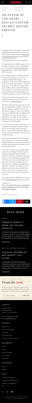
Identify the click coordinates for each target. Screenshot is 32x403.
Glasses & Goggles (7, 352)
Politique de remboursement (10, 380)
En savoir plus (6, 242)
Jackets (4, 349)
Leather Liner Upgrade (8, 329)
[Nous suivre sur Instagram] (7, 392)
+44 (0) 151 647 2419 (12, 316)
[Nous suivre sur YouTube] (12, 392)
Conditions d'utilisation (8, 378)
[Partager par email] (26, 202)
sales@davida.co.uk (11, 180)
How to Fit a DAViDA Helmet (10, 338)
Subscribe (26, 295)
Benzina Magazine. (17, 101)
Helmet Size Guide (7, 335)
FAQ (3, 386)
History (4, 366)
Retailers (4, 369)
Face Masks (5, 358)
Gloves (4, 346)
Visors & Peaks (6, 355)
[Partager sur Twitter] (12, 202)
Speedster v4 (5, 327)
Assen (4, 218)
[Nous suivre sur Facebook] (3, 392)
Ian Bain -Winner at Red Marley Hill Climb (14, 255)
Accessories (5, 332)
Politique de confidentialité (9, 383)
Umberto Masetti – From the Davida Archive (14, 225)
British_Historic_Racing (13, 248)
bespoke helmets (19, 9)
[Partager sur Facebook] (5, 202)
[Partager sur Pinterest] (19, 202)
